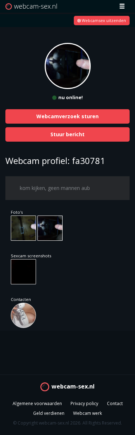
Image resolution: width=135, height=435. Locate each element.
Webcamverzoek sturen (67, 116)
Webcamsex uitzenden (103, 20)
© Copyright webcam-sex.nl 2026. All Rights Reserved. (67, 423)
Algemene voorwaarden (37, 403)
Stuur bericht (67, 134)
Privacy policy (84, 403)
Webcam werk (87, 413)
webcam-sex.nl (73, 386)
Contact (115, 403)
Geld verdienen (48, 413)
